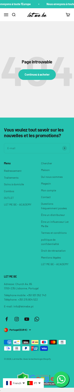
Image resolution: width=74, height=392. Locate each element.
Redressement (13, 170)
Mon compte (48, 190)
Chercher (46, 163)
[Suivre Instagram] (16, 319)
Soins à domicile (14, 184)
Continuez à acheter (37, 74)
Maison (45, 170)
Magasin (46, 183)
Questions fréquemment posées (54, 206)
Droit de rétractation (53, 250)
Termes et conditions (54, 232)
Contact (46, 197)
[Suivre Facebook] (6, 319)
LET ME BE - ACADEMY (17, 204)
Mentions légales (51, 257)
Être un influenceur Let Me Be (55, 224)
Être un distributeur (53, 215)
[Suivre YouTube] (26, 319)
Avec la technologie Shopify (37, 358)
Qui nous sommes (52, 176)
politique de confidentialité (50, 242)
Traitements (11, 177)
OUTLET (9, 197)
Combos (9, 191)
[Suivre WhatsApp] (36, 319)
